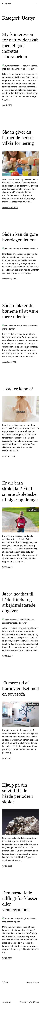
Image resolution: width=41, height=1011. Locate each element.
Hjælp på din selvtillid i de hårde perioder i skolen (17, 793)
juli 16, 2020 (7, 866)
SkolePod (6, 4)
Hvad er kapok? (17, 389)
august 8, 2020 (8, 456)
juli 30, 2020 (7, 567)
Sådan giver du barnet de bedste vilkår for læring (18, 137)
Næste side (33, 982)
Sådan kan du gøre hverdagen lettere (20, 236)
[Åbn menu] (37, 3)
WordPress (34, 1002)
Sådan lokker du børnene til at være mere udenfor (20, 311)
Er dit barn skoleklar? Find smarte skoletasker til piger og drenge (20, 491)
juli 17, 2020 (7, 758)
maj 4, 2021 (7, 105)
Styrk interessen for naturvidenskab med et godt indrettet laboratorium (20, 45)
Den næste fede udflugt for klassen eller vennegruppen (20, 901)
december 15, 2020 (10, 207)
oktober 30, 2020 (9, 279)
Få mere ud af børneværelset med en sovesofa (20, 688)
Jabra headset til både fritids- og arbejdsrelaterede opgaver (18, 602)
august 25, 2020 (9, 362)
